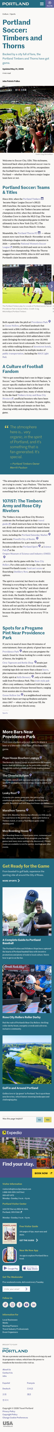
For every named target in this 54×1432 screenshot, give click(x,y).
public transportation (13, 353)
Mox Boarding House (16, 831)
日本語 (30, 1388)
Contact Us (8, 1372)
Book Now (41, 1173)
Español (6, 1383)
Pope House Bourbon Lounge (21, 758)
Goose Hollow (12, 325)
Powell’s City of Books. (24, 539)
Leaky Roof (10, 793)
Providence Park (39, 322)
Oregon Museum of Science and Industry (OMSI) (27, 553)
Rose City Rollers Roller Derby (22, 1017)
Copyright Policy (10, 1414)
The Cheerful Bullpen (16, 775)
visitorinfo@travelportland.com (17, 1189)
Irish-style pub (42, 680)
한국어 (6, 1400)
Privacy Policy (9, 1411)
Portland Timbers (31, 199)
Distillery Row (21, 571)
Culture (5, 14)
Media (5, 1323)
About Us (7, 1369)
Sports (12, 14)
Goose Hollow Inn (11, 695)
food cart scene (34, 568)
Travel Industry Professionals (16, 1329)
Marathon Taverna (14, 810)
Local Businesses (10, 1320)
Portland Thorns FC (27, 233)
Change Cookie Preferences (15, 1417)
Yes (47, 1119)
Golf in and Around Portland (20, 1088)
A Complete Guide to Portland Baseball (22, 941)
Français (31, 1383)
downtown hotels (42, 346)
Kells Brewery (24, 677)
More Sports (10, 880)
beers (45, 669)
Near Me (50, 6)
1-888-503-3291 (9, 1192)
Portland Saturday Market (35, 535)
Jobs (5, 1376)
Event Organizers (10, 1332)
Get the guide (26, 1240)
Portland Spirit (30, 546)
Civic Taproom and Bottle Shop (18, 662)
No (39, 1119)
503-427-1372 (8, 1195)
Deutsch (6, 1388)
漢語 (29, 1394)
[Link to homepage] (16, 3)
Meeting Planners (10, 1326)
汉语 (5, 1394)
